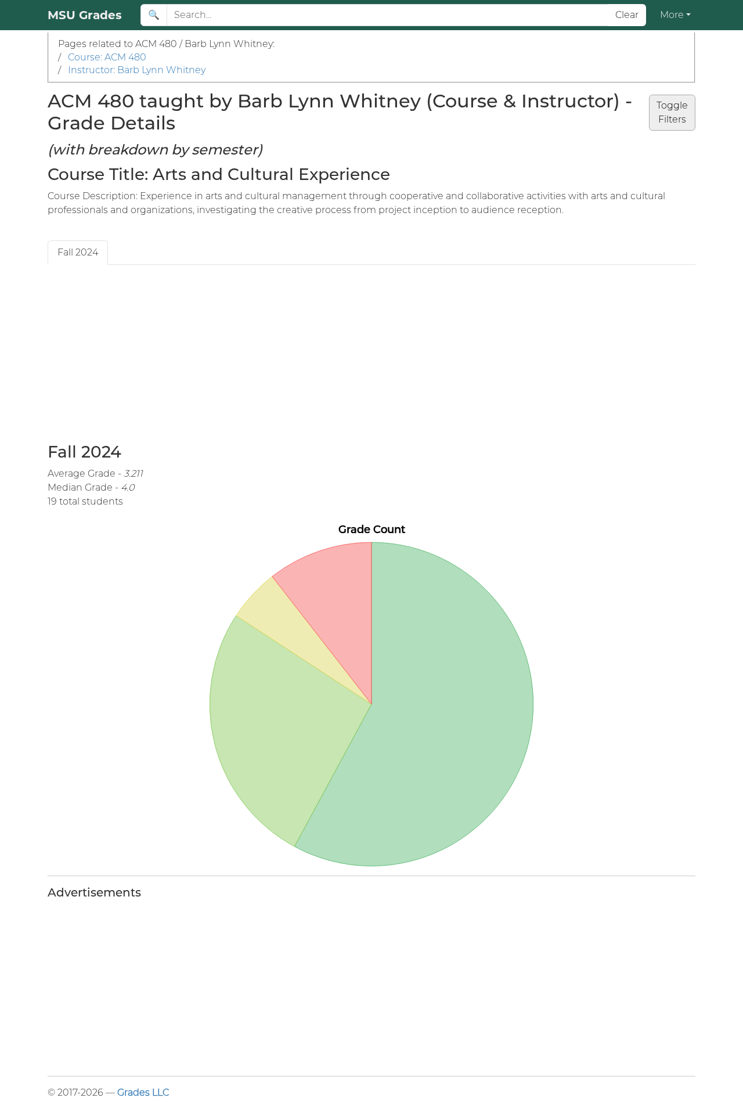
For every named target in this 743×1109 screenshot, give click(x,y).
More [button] (672, 14)
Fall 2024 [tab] (77, 252)
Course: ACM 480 (107, 57)
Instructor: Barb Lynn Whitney (136, 69)
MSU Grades (85, 15)
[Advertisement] (371, 352)
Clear (627, 14)
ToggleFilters (672, 112)
